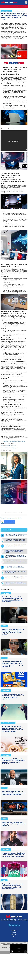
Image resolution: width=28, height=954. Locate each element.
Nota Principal (6, 593)
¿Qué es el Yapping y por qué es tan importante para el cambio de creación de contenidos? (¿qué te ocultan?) (15, 540)
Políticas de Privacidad (5, 944)
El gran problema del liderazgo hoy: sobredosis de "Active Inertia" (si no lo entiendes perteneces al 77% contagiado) (15, 561)
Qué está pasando (6, 11)
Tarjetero (14, 932)
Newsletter (14, 934)
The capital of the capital (8, 722)
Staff (14, 936)
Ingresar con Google (9, 521)
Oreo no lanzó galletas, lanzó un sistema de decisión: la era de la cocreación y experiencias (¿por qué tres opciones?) (15, 545)
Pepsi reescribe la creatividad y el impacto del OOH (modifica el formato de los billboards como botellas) (14, 567)
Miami (4, 625)
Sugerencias (14, 930)
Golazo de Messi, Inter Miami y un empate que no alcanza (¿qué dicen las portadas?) (15, 572)
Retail (4, 658)
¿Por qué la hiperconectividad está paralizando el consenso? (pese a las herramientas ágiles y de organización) (14, 551)
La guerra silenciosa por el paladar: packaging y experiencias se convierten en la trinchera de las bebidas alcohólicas (15, 583)
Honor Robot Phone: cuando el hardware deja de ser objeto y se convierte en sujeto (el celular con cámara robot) (16, 535)
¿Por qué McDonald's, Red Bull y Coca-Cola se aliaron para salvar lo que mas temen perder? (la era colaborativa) (15, 577)
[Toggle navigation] (26, 6)
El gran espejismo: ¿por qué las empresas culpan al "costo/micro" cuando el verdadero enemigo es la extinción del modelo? (16, 556)
